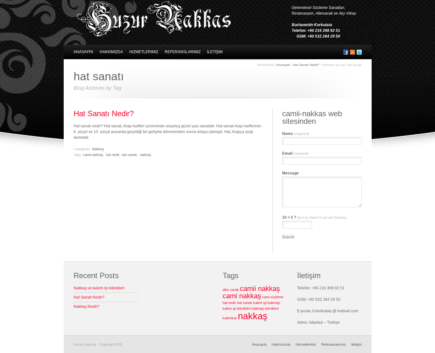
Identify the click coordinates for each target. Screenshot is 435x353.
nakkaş (145, 155)
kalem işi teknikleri (237, 308)
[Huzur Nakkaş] (153, 34)
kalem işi (260, 303)
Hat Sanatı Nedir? (306, 65)
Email (295, 153)
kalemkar (230, 318)
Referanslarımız (183, 52)
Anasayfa (83, 52)
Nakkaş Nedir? (86, 306)
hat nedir (112, 155)
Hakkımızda (111, 52)
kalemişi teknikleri (265, 308)
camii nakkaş (93, 155)
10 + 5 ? (314, 217)
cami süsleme (272, 297)
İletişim (215, 52)
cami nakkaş (242, 296)
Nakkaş (98, 149)
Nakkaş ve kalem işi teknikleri (99, 288)
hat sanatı (129, 155)
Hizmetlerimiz (143, 52)
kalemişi (273, 303)
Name (295, 133)
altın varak (231, 290)
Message (290, 173)
